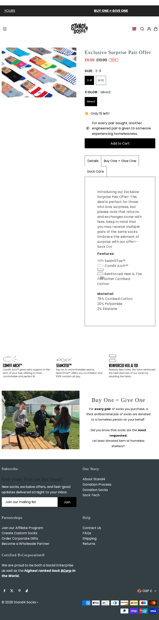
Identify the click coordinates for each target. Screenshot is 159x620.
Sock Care (95, 171)
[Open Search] (142, 29)
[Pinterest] (19, 591)
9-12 (101, 80)
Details (93, 160)
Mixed (91, 101)
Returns (89, 543)
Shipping (89, 538)
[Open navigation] (34, 29)
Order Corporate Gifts (20, 538)
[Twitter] (11, 591)
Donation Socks (95, 489)
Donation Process (97, 484)
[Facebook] (4, 591)
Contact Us (92, 527)
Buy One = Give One (120, 160)
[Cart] (155, 29)
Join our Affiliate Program (22, 527)
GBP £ (147, 590)
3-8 (89, 80)
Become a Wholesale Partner (25, 543)
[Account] (149, 29)
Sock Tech (91, 495)
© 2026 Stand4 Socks (19, 602)
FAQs (87, 533)
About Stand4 (94, 479)
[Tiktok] (27, 591)
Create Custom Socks (19, 533)
